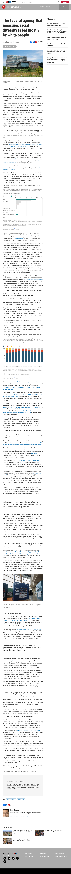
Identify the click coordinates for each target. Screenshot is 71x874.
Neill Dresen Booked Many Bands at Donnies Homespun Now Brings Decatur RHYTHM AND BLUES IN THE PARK (57, 31)
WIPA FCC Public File (44, 856)
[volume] (8, 6)
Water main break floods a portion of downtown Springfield (56, 38)
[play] (4, 7)
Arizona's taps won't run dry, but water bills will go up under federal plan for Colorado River (22, 832)
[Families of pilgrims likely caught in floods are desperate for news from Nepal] (7, 841)
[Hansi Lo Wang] (6, 813)
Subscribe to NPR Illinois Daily (61, 856)
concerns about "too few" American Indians (29, 460)
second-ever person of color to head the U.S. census (23, 144)
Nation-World (21, 799)
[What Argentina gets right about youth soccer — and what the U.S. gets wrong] (39, 833)
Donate (65, 2)
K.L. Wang (34, 453)
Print (41, 41)
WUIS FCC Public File (44, 853)
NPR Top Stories (10, 799)
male (20, 411)
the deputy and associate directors (33, 279)
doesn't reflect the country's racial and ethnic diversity (24, 159)
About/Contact (28, 853)
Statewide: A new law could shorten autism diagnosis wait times (56, 24)
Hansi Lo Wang (10, 41)
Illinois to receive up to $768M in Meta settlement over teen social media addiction (57, 51)
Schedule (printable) (59, 853)
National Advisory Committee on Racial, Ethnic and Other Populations (21, 407)
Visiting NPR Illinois (29, 856)
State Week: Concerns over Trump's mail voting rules (57, 44)
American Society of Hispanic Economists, (29, 730)
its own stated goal (18, 238)
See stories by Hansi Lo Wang (19, 816)
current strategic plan (9, 660)
